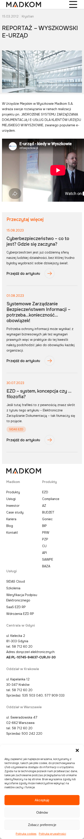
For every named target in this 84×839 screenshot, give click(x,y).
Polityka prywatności (52, 834)
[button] (77, 750)
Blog (9, 526)
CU (44, 546)
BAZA (46, 566)
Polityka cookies (26, 834)
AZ (44, 506)
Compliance (50, 499)
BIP (44, 526)
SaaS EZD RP (16, 607)
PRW (45, 533)
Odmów (42, 812)
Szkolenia (13, 588)
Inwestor (12, 506)
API (44, 553)
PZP (45, 539)
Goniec (47, 519)
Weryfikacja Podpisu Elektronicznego (21, 597)
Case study (15, 512)
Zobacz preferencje (42, 825)
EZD (45, 492)
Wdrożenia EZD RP (20, 614)
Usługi (11, 499)
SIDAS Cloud (15, 581)
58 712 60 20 (22, 647)
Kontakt (12, 533)
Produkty (13, 492)
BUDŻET (48, 512)
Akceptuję (42, 800)
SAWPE (47, 559)
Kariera (11, 519)
